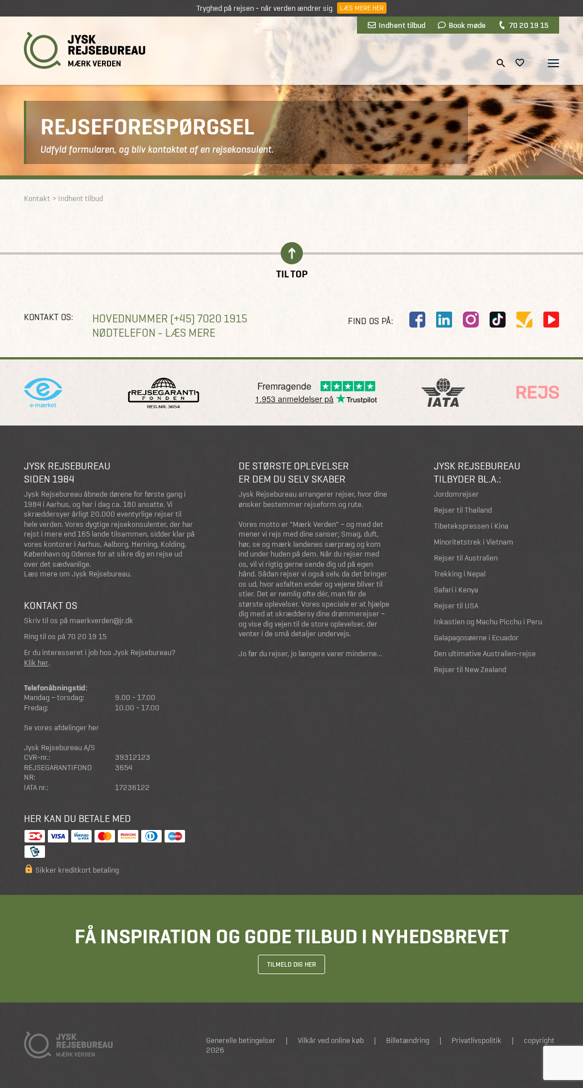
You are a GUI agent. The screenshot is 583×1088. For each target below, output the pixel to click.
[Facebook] (417, 320)
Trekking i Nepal (460, 574)
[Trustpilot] (524, 320)
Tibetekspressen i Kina (471, 526)
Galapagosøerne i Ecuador (476, 638)
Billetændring (407, 1040)
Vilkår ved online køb (331, 1040)
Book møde (467, 25)
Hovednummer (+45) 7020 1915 (169, 319)
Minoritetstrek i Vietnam (474, 542)
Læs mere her (362, 8)
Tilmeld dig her (291, 964)
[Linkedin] (444, 320)
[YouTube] (551, 320)
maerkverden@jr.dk (101, 620)
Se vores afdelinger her (61, 728)
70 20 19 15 (528, 25)
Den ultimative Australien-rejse (485, 653)
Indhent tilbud (402, 25)
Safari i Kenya (456, 590)
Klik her (36, 663)
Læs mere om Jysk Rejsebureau (77, 574)
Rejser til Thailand (463, 510)
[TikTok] (498, 320)
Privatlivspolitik (476, 1040)
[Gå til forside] (84, 50)
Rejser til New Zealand (470, 669)
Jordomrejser (456, 494)
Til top (291, 273)
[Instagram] (471, 320)
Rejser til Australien (466, 558)
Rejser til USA (456, 606)
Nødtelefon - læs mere (153, 333)
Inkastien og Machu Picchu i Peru (488, 622)
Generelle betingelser (241, 1040)
